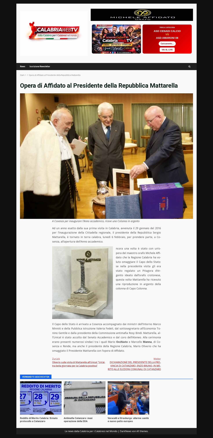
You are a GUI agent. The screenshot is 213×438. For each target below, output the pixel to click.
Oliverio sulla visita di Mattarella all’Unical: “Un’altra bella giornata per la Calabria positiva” (78, 362)
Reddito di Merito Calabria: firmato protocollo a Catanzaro (41, 398)
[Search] (189, 66)
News (22, 66)
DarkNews (125, 431)
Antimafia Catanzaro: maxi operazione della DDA (84, 398)
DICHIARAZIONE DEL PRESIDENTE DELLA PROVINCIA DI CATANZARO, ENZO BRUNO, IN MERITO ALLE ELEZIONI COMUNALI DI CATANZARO (134, 364)
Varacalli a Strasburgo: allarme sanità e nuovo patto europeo (128, 398)
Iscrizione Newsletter (40, 66)
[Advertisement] (142, 14)
